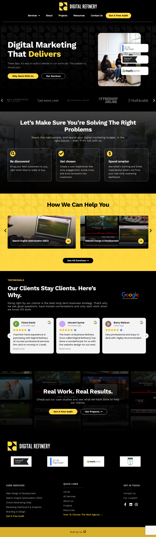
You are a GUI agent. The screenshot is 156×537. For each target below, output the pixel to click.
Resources (79, 15)
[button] (2, 100)
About (49, 15)
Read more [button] (19, 349)
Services (32, 15)
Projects (62, 15)
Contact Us (97, 15)
